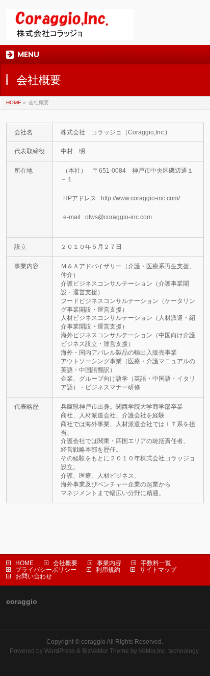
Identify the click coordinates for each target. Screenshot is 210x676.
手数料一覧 (156, 563)
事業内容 (109, 563)
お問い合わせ (33, 576)
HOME (13, 102)
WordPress (59, 651)
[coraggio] (70, 28)
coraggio (93, 641)
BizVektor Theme (105, 651)
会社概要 (65, 563)
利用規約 (108, 569)
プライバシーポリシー (45, 569)
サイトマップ (158, 569)
